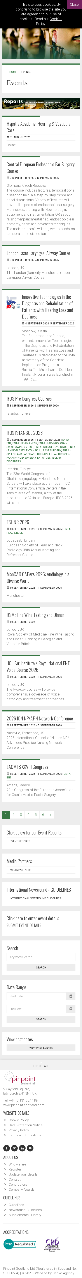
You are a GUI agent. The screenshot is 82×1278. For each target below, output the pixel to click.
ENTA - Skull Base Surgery (43, 450)
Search (41, 967)
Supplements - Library (25, 1215)
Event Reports (20, 841)
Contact (15, 1179)
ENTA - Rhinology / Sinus (51, 447)
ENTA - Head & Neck (24, 443)
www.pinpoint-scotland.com (23, 1105)
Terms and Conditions (25, 1135)
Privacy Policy (19, 1130)
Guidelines (16, 1205)
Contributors (18, 1184)
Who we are (17, 1164)
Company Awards (22, 1190)
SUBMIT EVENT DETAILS (24, 925)
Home (13, 72)
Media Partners (20, 869)
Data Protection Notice (26, 1125)
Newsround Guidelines (25, 1210)
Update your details (23, 1174)
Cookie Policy (19, 1120)
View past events (41, 1047)
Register (15, 1169)
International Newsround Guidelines (35, 898)
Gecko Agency (63, 1273)
